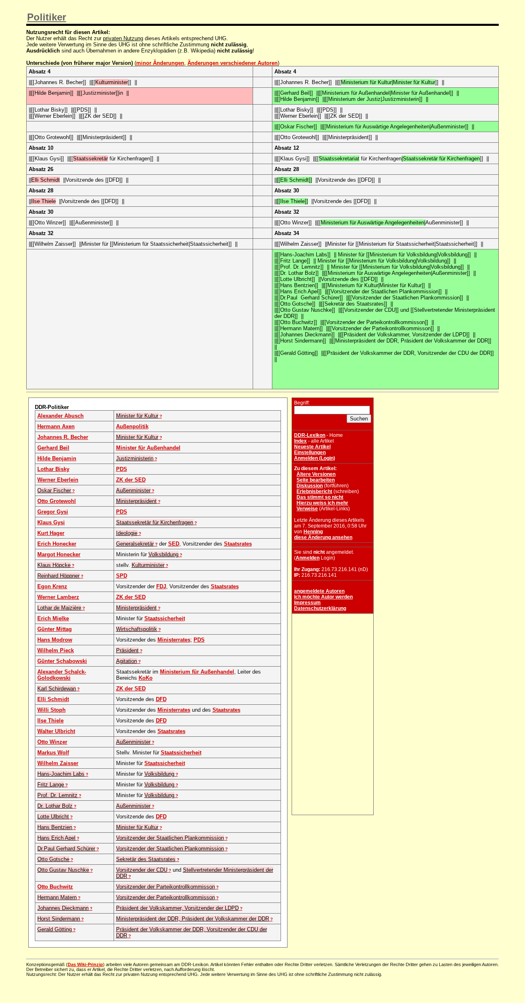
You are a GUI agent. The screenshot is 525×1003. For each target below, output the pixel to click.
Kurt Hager (50, 533)
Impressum (307, 602)
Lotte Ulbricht (53, 816)
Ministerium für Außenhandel (197, 672)
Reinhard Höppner (58, 576)
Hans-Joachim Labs (60, 774)
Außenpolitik (132, 426)
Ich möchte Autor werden (323, 597)
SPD (121, 576)
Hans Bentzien (54, 827)
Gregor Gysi (52, 512)
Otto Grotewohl (56, 501)
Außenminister (133, 490)
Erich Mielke (53, 618)
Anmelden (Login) (314, 458)
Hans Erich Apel (56, 838)
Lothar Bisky (53, 469)
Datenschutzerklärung (320, 608)
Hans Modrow (54, 640)
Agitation (126, 661)
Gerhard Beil (53, 448)
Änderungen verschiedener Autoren (232, 63)
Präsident (127, 650)
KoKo (146, 678)
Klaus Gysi (51, 522)
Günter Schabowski (62, 661)
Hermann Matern (57, 897)
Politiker (46, 17)
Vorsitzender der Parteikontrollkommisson (165, 887)
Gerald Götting (54, 929)
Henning (313, 532)
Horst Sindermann (58, 919)
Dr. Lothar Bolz (55, 806)
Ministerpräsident (136, 501)
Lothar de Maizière (59, 608)
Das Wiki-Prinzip (85, 964)
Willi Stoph (51, 710)
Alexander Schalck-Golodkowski (61, 675)
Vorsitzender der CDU (141, 870)
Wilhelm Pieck (55, 650)
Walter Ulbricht (56, 731)
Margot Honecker (58, 554)
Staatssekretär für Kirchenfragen (154, 522)
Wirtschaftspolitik (136, 629)
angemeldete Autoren (319, 591)
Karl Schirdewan (56, 688)
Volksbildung (163, 554)
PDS (121, 469)
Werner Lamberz (58, 597)
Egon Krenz (52, 586)
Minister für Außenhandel (148, 448)
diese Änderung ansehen (323, 537)
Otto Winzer (52, 742)
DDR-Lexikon (309, 435)
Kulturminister (148, 565)
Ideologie (126, 533)
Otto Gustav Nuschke (63, 870)
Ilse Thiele (50, 720)
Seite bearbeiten (316, 480)
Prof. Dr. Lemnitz (57, 795)
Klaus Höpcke (54, 565)
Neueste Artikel (312, 447)
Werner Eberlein (57, 480)
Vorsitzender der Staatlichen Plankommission (170, 838)
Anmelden (308, 558)
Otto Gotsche (53, 859)
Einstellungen (310, 452)
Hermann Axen (56, 426)
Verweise (307, 509)
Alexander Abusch (60, 416)
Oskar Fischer (54, 490)
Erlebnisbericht (314, 491)
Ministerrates (174, 640)
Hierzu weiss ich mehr (322, 503)
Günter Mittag (54, 629)
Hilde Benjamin (56, 458)
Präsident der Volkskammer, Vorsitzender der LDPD (177, 908)
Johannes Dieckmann (63, 908)
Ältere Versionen (316, 474)
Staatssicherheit (164, 618)
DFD (161, 699)
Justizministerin (134, 458)
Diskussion (310, 486)
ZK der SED (131, 480)
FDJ (161, 586)
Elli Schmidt (53, 699)
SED (173, 544)
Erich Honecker (56, 544)
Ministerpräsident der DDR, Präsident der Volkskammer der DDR (192, 919)
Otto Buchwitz (55, 887)
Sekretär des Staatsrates (146, 859)
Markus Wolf (53, 752)
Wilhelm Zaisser (57, 763)
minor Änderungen (160, 63)
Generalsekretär (135, 544)
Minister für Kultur (137, 416)
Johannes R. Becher (62, 437)
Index (300, 441)
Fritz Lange (50, 784)
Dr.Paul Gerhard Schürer (66, 848)
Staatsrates (238, 544)
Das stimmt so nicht (320, 497)
